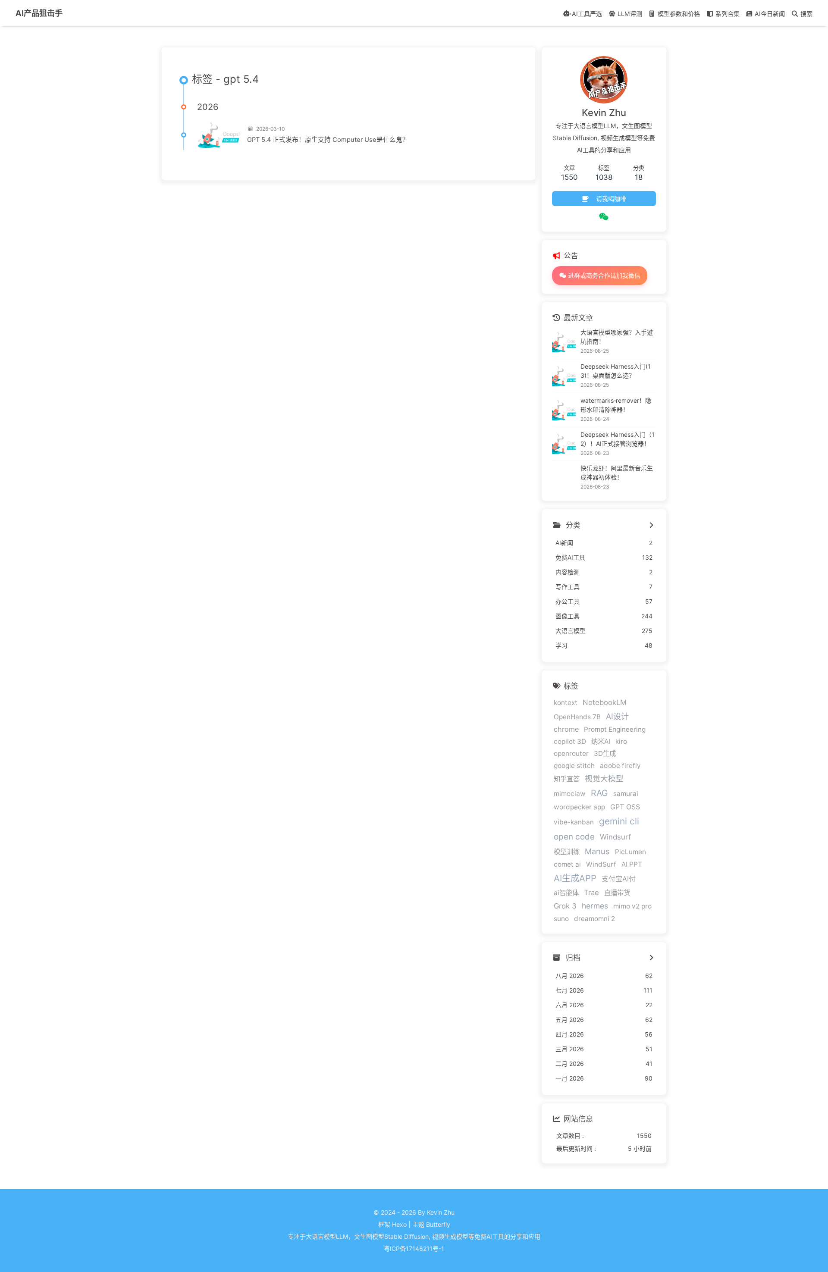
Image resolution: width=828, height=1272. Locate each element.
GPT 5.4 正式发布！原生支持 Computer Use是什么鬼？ (328, 140)
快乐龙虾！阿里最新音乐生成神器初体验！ (616, 472)
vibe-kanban (574, 822)
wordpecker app (579, 807)
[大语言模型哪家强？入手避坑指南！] (564, 342)
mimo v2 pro (632, 906)
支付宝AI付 (619, 878)
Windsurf (615, 837)
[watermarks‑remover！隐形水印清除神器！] (564, 410)
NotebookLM (605, 702)
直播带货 (617, 893)
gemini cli (619, 821)
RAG (599, 793)
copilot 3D (570, 741)
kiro (621, 741)
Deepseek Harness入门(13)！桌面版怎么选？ (615, 371)
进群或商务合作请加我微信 (603, 275)
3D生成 (605, 753)
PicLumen (630, 852)
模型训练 (567, 852)
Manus (597, 851)
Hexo (399, 1224)
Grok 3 (565, 906)
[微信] (604, 217)
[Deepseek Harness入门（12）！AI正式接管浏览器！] (564, 444)
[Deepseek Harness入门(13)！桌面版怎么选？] (564, 376)
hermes (595, 905)
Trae (591, 892)
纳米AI (600, 741)
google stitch (574, 765)
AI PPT (631, 864)
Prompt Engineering (615, 729)
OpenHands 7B (577, 717)
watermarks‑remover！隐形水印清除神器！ (615, 405)
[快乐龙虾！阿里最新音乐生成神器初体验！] (564, 478)
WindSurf (601, 864)
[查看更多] (651, 525)
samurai (625, 794)
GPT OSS (625, 806)
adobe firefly (620, 765)
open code (574, 837)
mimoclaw (570, 794)
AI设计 (617, 716)
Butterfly (438, 1224)
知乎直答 (567, 779)
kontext (565, 703)
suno (561, 919)
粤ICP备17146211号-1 (414, 1248)
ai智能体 (566, 893)
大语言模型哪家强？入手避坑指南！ (616, 337)
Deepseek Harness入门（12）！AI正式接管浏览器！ (617, 439)
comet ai (567, 864)
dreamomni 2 (594, 919)
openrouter (571, 753)
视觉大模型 (604, 778)
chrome (566, 729)
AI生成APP (575, 878)
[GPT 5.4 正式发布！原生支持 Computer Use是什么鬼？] (218, 135)
